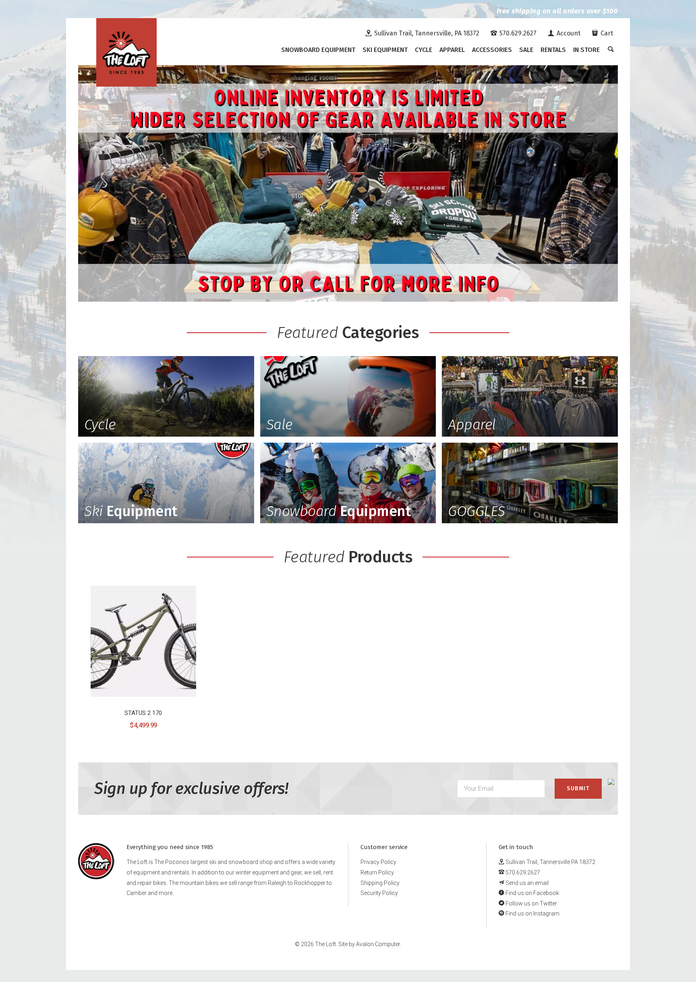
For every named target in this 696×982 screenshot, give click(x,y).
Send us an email (526, 883)
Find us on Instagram (531, 913)
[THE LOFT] (126, 52)
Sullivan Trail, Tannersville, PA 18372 (426, 33)
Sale (526, 50)
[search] (611, 50)
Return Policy (377, 872)
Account (567, 33)
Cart (606, 33)
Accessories (492, 50)
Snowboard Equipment (318, 50)
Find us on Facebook (531, 893)
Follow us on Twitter (530, 903)
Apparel (452, 50)
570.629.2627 (517, 33)
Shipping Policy (380, 883)
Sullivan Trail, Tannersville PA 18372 (549, 862)
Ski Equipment (385, 50)
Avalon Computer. (378, 944)
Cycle (423, 50)
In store (586, 50)
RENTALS (553, 50)
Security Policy (379, 893)
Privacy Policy (378, 862)
